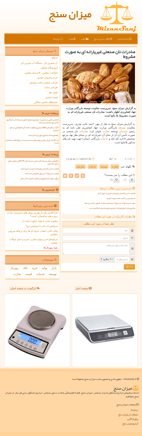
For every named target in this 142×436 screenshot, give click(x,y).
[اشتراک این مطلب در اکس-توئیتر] (65, 175)
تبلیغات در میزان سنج (128, 415)
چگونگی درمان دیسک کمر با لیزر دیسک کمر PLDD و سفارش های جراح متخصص (33, 162)
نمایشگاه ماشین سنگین (46, 102)
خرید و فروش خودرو (48, 77)
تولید (83, 38)
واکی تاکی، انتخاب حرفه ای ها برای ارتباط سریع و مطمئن (33, 233)
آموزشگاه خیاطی (49, 67)
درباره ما (57, 38)
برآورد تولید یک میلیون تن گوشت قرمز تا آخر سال (39, 178)
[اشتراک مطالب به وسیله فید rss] (82, 175)
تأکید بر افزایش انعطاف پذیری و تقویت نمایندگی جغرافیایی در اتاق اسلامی (34, 128)
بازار (54, 267)
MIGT (55, 58)
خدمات (104, 138)
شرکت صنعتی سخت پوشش (43, 82)
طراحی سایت (51, 87)
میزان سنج (70, 14)
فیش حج (53, 92)
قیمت (71, 38)
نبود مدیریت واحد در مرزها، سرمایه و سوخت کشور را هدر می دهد (109, 203)
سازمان (123, 131)
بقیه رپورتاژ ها (51, 247)
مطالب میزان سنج (102, 38)
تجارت (106, 131)
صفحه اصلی (123, 38)
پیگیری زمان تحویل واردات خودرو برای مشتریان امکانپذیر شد (112, 208)
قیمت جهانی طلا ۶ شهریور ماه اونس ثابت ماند (42, 173)
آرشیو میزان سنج (130, 424)
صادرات (84, 131)
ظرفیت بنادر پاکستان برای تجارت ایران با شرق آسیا (116, 193)
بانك (25, 267)
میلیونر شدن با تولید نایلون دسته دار (40, 221)
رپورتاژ (15, 267)
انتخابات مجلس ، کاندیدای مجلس (41, 72)
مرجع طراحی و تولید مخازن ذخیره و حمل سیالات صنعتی (33, 241)
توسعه (121, 127)
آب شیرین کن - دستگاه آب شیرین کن (39, 63)
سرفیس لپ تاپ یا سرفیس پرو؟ (42, 226)
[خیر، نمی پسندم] (116, 179)
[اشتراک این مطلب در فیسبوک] (71, 175)
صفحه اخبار (82, 288)
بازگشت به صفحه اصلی (23, 288)
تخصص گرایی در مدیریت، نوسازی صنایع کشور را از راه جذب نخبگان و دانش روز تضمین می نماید (32, 121)
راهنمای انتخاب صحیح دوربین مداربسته (43, 135)
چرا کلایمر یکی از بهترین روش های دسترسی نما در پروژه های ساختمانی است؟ (32, 141)
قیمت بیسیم (51, 97)
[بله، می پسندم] (132, 179)
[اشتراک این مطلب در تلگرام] (77, 175)
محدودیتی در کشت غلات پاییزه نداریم (121, 198)
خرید (35, 267)
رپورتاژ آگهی (132, 419)
